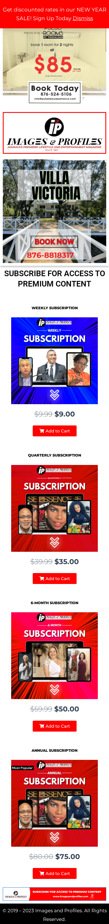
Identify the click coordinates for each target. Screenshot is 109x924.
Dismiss (83, 18)
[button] (55, 430)
